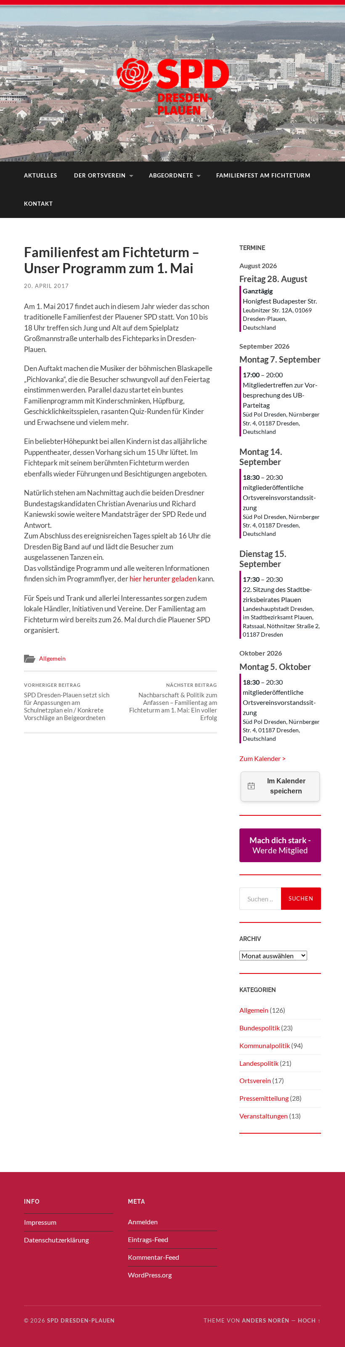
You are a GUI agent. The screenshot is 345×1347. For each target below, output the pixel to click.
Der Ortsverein (100, 175)
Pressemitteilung (264, 1098)
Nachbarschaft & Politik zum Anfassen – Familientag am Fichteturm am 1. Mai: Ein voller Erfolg (173, 701)
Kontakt (38, 203)
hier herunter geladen (163, 578)
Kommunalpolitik (264, 1045)
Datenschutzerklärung (56, 1240)
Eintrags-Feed (148, 1239)
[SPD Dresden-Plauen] (172, 80)
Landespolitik (259, 1063)
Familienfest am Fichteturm (263, 175)
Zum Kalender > (262, 758)
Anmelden (143, 1222)
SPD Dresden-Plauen (81, 1320)
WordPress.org (150, 1275)
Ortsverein (255, 1080)
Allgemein (52, 658)
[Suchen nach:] (260, 898)
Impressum (40, 1222)
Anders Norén (265, 1320)
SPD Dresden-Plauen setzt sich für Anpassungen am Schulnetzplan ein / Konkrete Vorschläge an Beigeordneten (66, 701)
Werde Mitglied (280, 845)
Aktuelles (40, 175)
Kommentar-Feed (153, 1257)
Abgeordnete (171, 175)
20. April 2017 (46, 285)
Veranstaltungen (263, 1116)
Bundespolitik (259, 1028)
